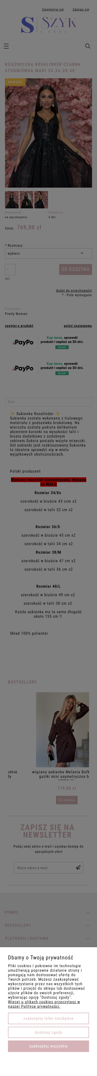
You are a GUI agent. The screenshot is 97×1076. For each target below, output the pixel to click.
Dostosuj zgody (48, 1032)
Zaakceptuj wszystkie (48, 1046)
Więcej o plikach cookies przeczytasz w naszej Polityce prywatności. (44, 1004)
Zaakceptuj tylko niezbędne (48, 1018)
